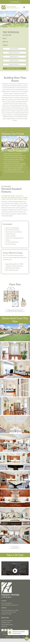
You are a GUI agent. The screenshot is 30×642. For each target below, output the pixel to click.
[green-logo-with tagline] (10, 5)
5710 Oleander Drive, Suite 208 (8, 612)
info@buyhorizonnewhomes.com (11, 605)
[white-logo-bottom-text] (10, 583)
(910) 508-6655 (8, 603)
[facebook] (2, 630)
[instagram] (5, 630)
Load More (15, 547)
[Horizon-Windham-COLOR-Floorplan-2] (15, 287)
